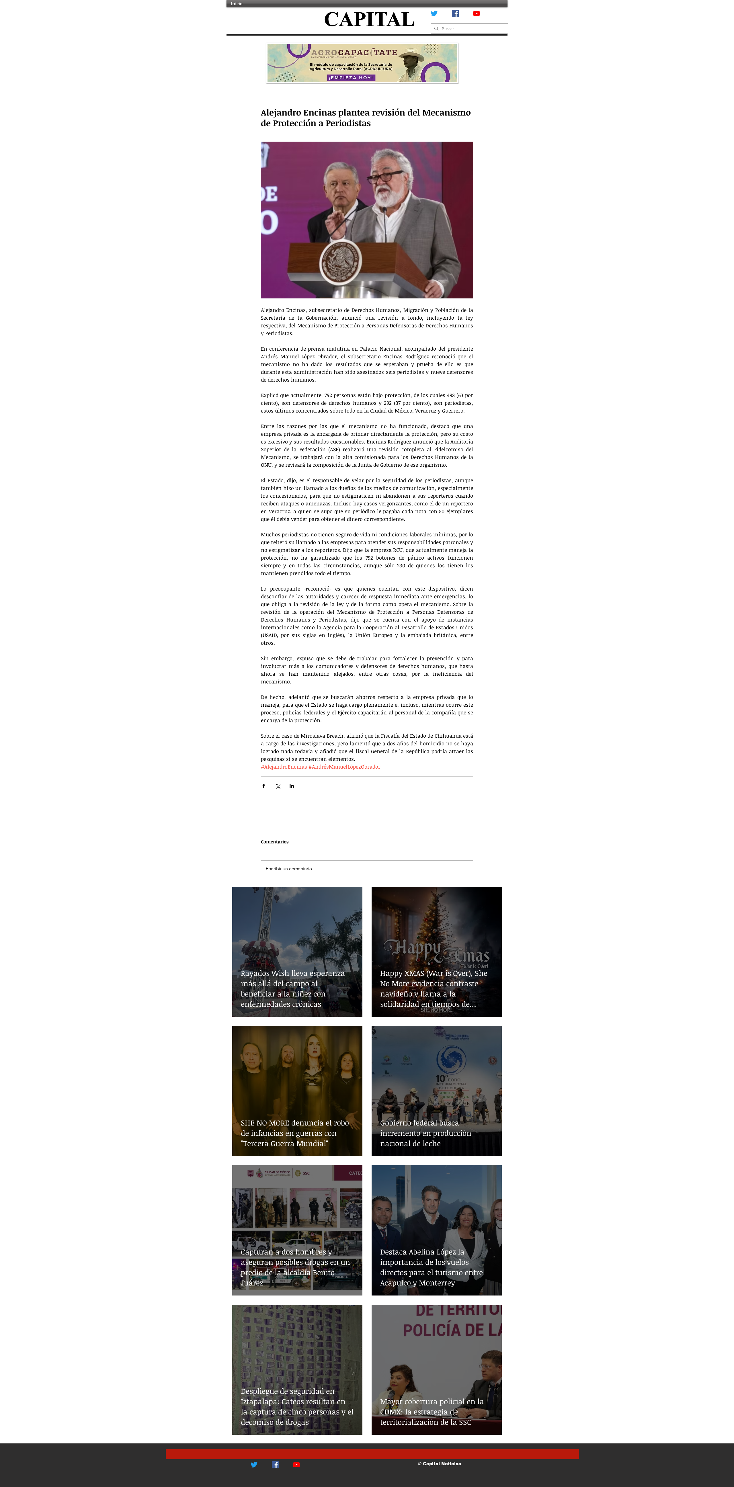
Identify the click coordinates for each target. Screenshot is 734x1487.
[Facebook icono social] (455, 13)
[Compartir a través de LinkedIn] (291, 786)
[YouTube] (476, 13)
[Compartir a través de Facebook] (263, 786)
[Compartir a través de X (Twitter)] (277, 786)
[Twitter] (434, 13)
